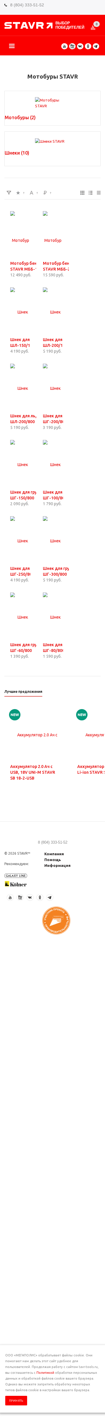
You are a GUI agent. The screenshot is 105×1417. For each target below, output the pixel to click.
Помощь (52, 860)
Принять (16, 1400)
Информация (57, 865)
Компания (54, 854)
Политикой (45, 1372)
